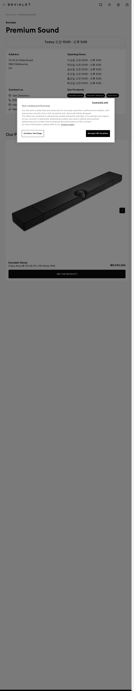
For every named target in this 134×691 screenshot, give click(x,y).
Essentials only (100, 102)
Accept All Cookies (98, 133)
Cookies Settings (33, 133)
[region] (66, 120)
